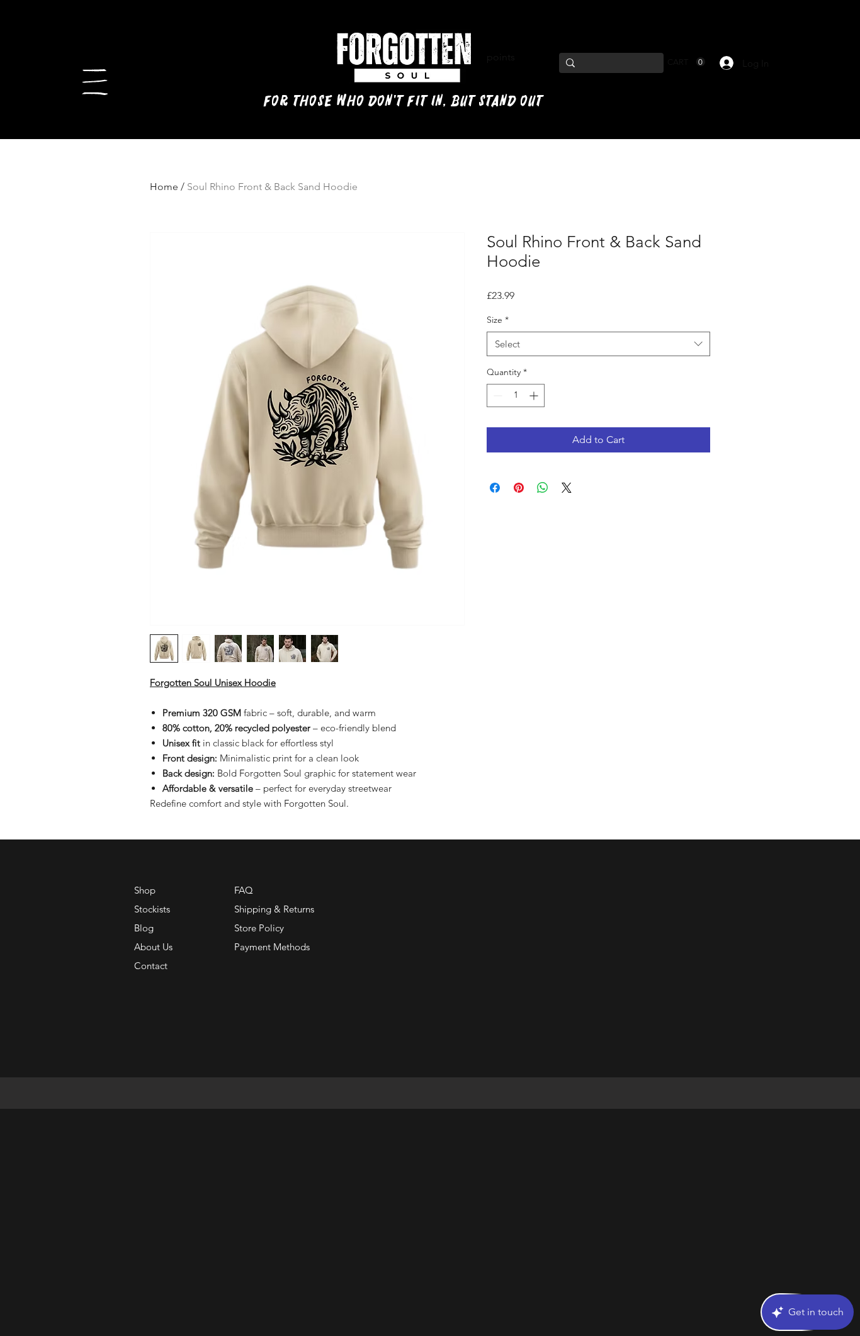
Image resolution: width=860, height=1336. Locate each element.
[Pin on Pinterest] (518, 487)
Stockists (152, 909)
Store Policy (259, 928)
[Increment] (535, 396)
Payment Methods (273, 947)
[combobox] (598, 344)
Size (498, 319)
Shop (145, 890)
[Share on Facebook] (494, 487)
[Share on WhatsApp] (542, 487)
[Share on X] (566, 487)
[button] (95, 82)
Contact (150, 966)
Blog (144, 928)
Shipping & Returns (274, 909)
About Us (153, 947)
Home (164, 187)
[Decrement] (496, 396)
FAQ (243, 890)
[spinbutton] (515, 396)
